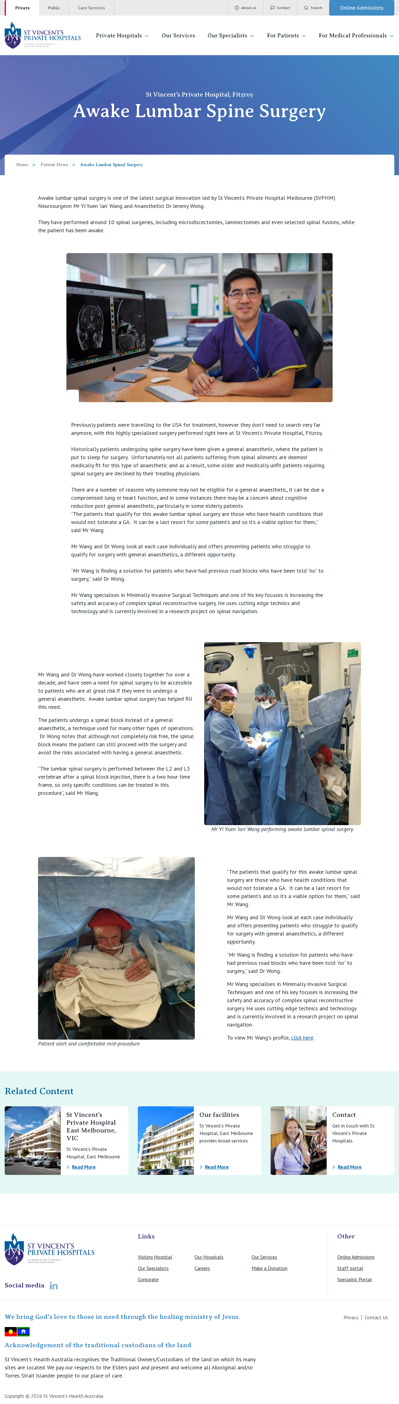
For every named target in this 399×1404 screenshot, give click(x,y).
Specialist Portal (354, 1279)
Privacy (351, 1317)
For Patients (283, 35)
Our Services (178, 35)
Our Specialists (227, 35)
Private (22, 8)
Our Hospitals (209, 1257)
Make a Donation (269, 1268)
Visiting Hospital (155, 1257)
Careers (202, 1268)
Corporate (148, 1279)
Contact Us (376, 1317)
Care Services (91, 8)
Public (54, 8)
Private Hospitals (119, 35)
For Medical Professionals (353, 35)
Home (22, 164)
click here (302, 1037)
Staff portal (350, 1268)
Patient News (54, 164)
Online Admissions (356, 1257)
